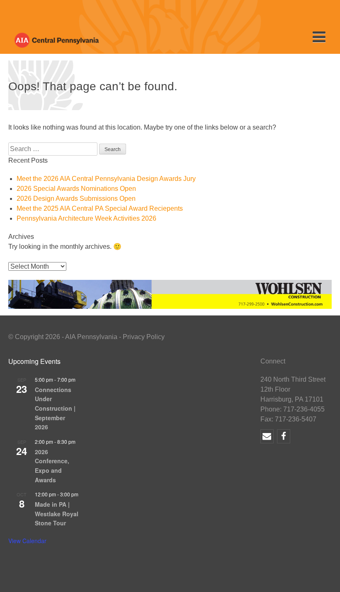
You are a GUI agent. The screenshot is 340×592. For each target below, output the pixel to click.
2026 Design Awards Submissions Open (76, 198)
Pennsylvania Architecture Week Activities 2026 (86, 218)
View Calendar (27, 541)
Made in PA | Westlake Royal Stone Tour (56, 513)
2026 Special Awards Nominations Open (76, 188)
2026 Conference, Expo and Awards (52, 466)
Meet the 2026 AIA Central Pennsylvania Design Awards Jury (106, 178)
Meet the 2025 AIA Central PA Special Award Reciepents (100, 208)
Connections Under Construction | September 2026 (55, 408)
